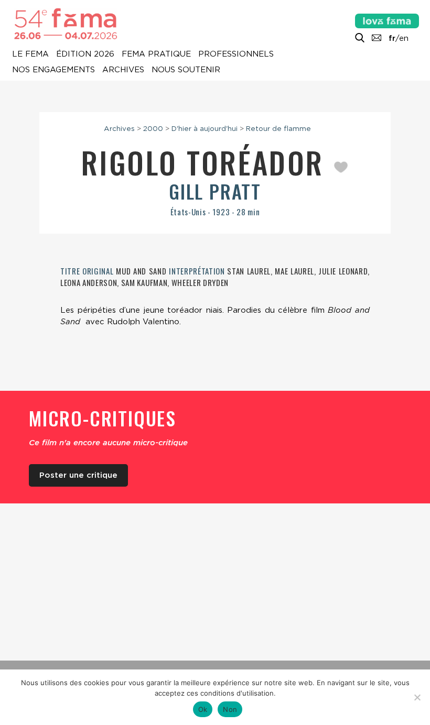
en (403, 38)
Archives (123, 70)
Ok (203, 709)
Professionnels (236, 54)
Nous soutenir (186, 70)
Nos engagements (53, 70)
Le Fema (30, 54)
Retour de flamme (278, 128)
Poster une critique (78, 475)
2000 (153, 128)
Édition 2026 (85, 54)
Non (230, 709)
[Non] (417, 697)
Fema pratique (156, 54)
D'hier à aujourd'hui (204, 128)
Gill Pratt (215, 191)
